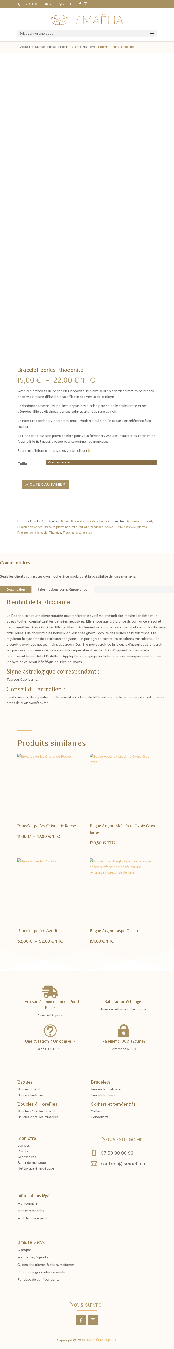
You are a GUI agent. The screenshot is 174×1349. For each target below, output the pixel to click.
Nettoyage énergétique (35, 1168)
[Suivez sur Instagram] (93, 1320)
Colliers (96, 1111)
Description (16, 589)
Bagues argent (28, 1089)
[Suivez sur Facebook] (81, 1320)
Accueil (25, 47)
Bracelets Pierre (85, 47)
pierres (142, 527)
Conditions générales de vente (41, 1272)
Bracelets (64, 47)
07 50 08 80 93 (117, 1153)
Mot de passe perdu (32, 1218)
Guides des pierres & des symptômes (46, 1264)
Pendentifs (99, 1117)
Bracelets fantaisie (106, 1089)
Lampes (23, 1145)
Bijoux (51, 47)
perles (109, 527)
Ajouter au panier (45, 484)
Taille (22, 463)
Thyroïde (55, 532)
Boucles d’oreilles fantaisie (38, 1117)
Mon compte (27, 1203)
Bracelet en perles (29, 527)
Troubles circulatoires (77, 532)
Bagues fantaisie (30, 1095)
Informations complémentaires (62, 589)
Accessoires (26, 1157)
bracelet (146, 521)
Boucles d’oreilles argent (36, 1111)
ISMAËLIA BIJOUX (101, 1340)
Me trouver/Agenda (32, 1257)
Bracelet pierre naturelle (60, 527)
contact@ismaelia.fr (123, 1164)
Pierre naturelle (125, 527)
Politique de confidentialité (38, 1279)
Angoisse (133, 521)
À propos (24, 1250)
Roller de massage (31, 1162)
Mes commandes (30, 1211)
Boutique (38, 47)
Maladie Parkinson (91, 527)
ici (89, 450)
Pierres (22, 1151)
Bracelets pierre (103, 1095)
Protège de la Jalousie (32, 532)
